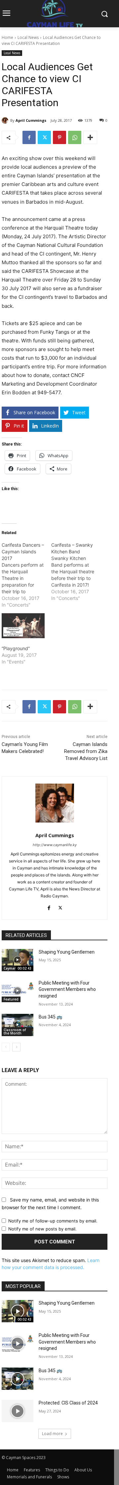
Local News (28, 37)
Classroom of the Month (15, 1031)
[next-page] (16, 1047)
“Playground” (16, 648)
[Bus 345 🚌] (17, 1025)
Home (7, 37)
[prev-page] (6, 1047)
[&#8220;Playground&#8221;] (23, 625)
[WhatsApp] (74, 137)
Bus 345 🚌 (50, 1017)
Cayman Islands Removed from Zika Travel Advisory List (85, 751)
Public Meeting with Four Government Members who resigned (67, 989)
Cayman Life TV (16, 968)
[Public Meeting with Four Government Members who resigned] (17, 991)
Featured (11, 999)
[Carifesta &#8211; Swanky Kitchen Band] (76, 572)
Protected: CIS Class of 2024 (68, 1402)
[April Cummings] (6, 120)
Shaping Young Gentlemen (67, 952)
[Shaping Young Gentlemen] (17, 960)
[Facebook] (29, 137)
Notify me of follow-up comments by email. (53, 1220)
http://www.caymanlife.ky (55, 844)
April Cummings (31, 120)
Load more (52, 1433)
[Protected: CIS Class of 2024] (17, 1411)
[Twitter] (44, 137)
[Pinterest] (59, 137)
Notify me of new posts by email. (42, 1228)
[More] (90, 137)
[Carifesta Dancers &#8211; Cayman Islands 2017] (26, 575)
